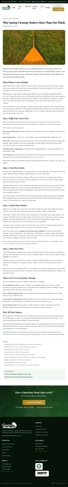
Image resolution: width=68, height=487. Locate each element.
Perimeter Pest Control (41, 435)
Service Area (35, 7)
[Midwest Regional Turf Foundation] (42, 473)
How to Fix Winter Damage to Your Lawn (18, 374)
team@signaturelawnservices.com (57, 1)
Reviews (47, 7)
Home (13, 7)
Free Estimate (58, 9)
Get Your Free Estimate (34, 402)
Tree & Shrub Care (40, 429)
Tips (42, 6)
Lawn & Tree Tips (7, 447)
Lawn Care (38, 426)
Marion (45, 1)
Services (28, 6)
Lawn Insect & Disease (41, 432)
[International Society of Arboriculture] (39, 466)
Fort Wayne (37, 1)
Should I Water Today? (8, 444)
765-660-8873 (27, 1)
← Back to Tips (7, 18)
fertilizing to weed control (11, 334)
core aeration (9, 243)
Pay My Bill (57, 6)
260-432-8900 (13, 1)
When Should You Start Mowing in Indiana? (19, 377)
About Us (20, 7)
